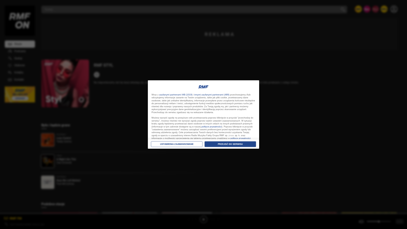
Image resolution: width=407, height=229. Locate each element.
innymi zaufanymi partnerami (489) (211, 94)
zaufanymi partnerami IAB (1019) (176, 94)
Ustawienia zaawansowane (176, 144)
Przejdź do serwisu (230, 144)
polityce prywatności (211, 126)
